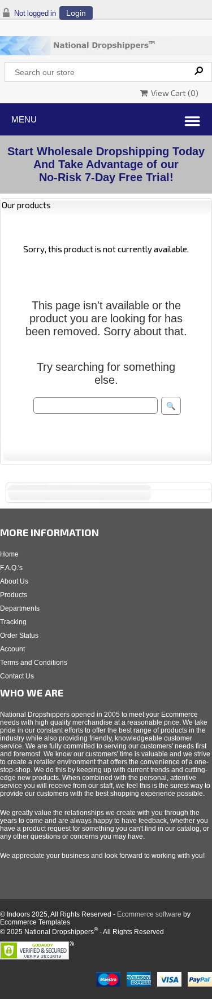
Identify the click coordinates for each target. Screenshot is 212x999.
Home (9, 554)
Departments (20, 608)
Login (76, 13)
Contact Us (17, 676)
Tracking (13, 622)
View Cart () (173, 93)
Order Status (19, 635)
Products (13, 595)
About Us (14, 581)
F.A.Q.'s (11, 568)
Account (12, 649)
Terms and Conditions (33, 663)
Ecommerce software (149, 914)
